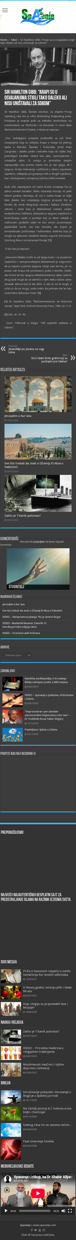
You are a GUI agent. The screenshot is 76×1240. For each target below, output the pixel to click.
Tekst (14, 39)
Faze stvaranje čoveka (38, 1141)
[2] (39, 292)
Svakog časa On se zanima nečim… (47, 1125)
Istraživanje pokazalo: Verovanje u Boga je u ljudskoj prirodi (47, 1094)
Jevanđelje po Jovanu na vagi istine (26, 349)
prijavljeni (39, 541)
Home (3, 39)
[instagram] (43, 1230)
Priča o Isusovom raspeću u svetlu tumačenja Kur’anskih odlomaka (47, 973)
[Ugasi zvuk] (63, 1211)
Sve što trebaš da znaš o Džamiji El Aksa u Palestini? (32, 610)
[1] (50, 240)
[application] (38, 1193)
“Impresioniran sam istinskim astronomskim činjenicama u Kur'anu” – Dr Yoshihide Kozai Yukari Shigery (47, 715)
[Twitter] (35, 1230)
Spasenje (25, 1225)
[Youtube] (39, 1230)
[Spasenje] (38, 16)
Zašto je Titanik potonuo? (22, 515)
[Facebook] (32, 1230)
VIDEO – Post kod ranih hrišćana (21, 633)
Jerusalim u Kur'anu (17, 416)
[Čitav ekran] (70, 1211)
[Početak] (6, 1211)
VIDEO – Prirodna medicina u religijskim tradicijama (43, 1050)
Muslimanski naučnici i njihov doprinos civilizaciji (43, 1066)
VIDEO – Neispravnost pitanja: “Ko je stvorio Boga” (31, 616)
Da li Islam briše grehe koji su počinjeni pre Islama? (49, 358)
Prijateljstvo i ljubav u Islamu (41, 729)
